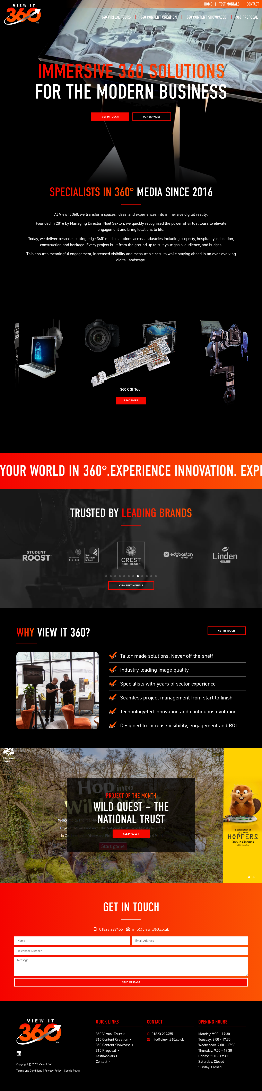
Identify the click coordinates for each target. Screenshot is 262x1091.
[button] (106, 576)
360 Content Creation (158, 17)
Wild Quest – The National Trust (131, 813)
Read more (131, 400)
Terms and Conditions (29, 1070)
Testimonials (229, 4)
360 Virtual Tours (116, 17)
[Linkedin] (18, 1053)
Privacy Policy (53, 1070)
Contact (252, 4)
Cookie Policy (72, 1070)
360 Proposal (247, 17)
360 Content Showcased (206, 17)
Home (208, 4)
